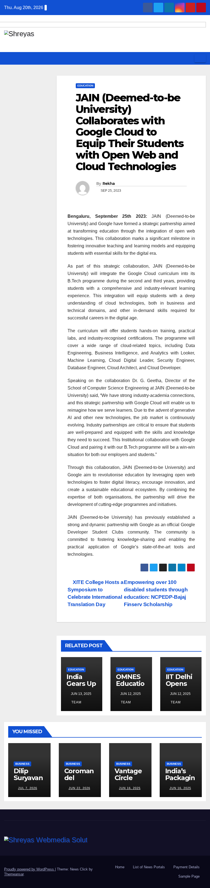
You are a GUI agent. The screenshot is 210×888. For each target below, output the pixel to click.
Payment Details (186, 867)
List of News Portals (149, 867)
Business (22, 763)
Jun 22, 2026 (79, 788)
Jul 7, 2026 (27, 788)
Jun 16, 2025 (130, 788)
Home (119, 867)
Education (85, 85)
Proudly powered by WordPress (29, 869)
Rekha (109, 183)
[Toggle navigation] (200, 58)
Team (75, 702)
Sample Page (189, 876)
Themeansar (14, 874)
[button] (188, 58)
